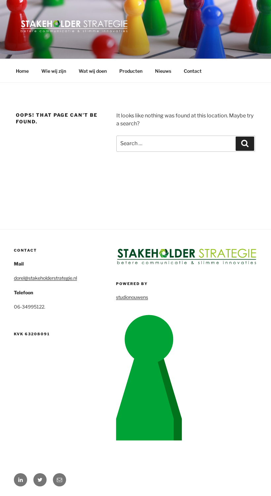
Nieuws (163, 71)
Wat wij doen (93, 71)
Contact (193, 71)
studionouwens (132, 297)
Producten (130, 71)
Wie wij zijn (53, 71)
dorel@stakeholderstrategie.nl (45, 278)
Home (22, 71)
